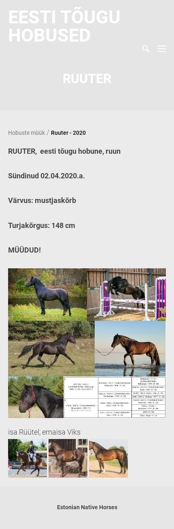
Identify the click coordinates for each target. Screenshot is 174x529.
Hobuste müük (26, 133)
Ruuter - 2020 (68, 133)
